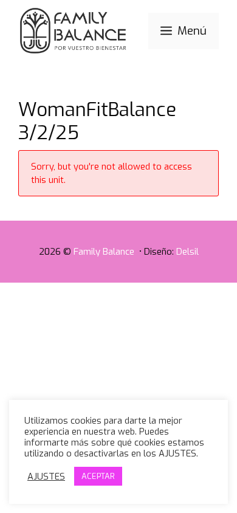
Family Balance (105, 252)
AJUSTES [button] (46, 476)
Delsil (187, 252)
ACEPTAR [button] (98, 476)
